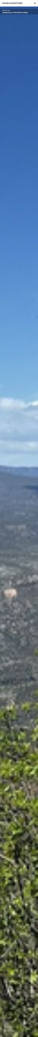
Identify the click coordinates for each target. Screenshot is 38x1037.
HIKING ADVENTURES (12, 3)
